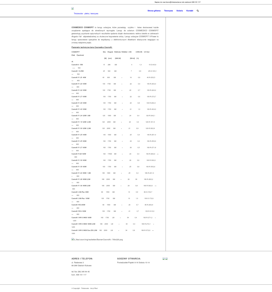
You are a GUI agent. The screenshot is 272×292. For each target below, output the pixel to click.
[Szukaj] (197, 10)
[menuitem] (154, 10)
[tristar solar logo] (86, 12)
